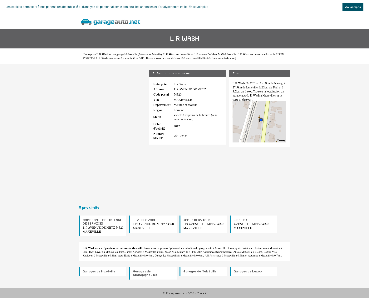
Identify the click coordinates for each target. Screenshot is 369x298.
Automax (253, 255)
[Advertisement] (112, 133)
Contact (201, 293)
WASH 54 (241, 220)
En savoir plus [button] (198, 6)
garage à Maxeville (126, 54)
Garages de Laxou (248, 271)
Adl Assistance (213, 255)
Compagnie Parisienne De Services (247, 248)
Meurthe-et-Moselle (150, 54)
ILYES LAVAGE (144, 220)
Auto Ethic (124, 255)
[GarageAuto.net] (110, 21)
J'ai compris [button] (353, 6)
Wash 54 (170, 252)
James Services (133, 252)
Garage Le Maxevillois (167, 255)
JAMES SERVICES (196, 220)
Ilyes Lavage (96, 252)
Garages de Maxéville (99, 271)
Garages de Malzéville (200, 271)
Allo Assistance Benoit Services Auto (218, 252)
